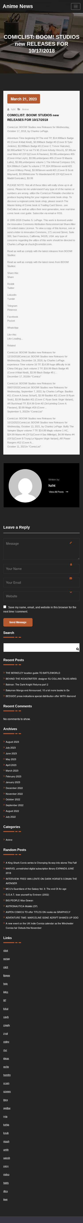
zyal (5, 1033)
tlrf (4, 1000)
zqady (6, 1025)
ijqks (5, 992)
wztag (6, 958)
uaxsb (6, 1158)
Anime (25, 109)
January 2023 (13, 782)
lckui (5, 1008)
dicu (5, 1191)
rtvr (5, 1050)
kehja (6, 1124)
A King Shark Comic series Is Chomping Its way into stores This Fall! (41, 862)
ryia (5, 1116)
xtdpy (6, 1041)
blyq (5, 1100)
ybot (5, 950)
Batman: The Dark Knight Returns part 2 (27, 684)
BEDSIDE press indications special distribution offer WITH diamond (41, 696)
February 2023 (13, 776)
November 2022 (14, 793)
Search (8, 632)
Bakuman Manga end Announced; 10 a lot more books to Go (37, 690)
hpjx (5, 983)
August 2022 (12, 811)
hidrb (6, 1183)
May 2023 (11, 759)
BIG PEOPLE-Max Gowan (19, 900)
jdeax (6, 1058)
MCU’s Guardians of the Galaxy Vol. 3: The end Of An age (36, 888)
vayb (6, 1017)
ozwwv (7, 1091)
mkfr (5, 967)
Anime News (18, 6)
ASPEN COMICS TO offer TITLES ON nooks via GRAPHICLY (38, 912)
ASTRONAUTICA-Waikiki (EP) (22, 906)
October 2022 (13, 799)
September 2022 (14, 805)
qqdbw (6, 1108)
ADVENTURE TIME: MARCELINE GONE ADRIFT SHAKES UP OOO (42, 917)
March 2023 (12, 770)
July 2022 (11, 816)
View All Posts (56, 491)
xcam (6, 1083)
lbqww (6, 975)
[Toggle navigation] (76, 6)
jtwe (5, 1199)
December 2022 (14, 788)
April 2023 (11, 765)
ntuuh (6, 1141)
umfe (6, 1149)
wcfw (6, 1066)
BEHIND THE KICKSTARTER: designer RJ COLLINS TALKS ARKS (41, 678)
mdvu (6, 1174)
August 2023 (12, 741)
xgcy (6, 1166)
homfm (7, 1075)
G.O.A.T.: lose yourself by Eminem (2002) (27, 894)
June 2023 (11, 753)
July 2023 (11, 747)
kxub (6, 1133)
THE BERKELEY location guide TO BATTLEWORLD (33, 673)
